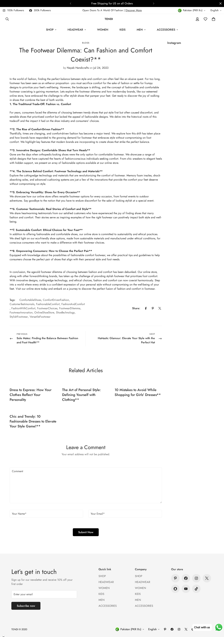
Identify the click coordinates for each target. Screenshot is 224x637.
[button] (213, 19)
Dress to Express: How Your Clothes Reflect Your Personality (30, 394)
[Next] (154, 3)
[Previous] (70, 3)
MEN (140, 30)
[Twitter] (160, 308)
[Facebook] (146, 308)
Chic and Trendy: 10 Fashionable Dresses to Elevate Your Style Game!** (33, 421)
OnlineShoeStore (44, 312)
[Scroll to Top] (217, 618)
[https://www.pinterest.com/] (175, 578)
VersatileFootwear (40, 317)
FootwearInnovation (21, 312)
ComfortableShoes (30, 300)
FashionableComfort (48, 304)
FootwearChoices (47, 308)
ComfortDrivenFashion (56, 300)
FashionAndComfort (73, 304)
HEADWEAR (75, 30)
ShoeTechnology (65, 312)
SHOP (50, 30)
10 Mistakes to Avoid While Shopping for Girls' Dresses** (138, 392)
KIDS (122, 30)
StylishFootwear (19, 317)
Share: (136, 308)
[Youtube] (186, 589)
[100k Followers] (196, 578)
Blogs (85, 42)
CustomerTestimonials (22, 304)
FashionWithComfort (23, 308)
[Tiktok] (196, 589)
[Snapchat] (175, 589)
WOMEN (102, 30)
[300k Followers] (186, 578)
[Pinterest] (153, 308)
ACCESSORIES (166, 30)
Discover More (133, 10)
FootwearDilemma (69, 308)
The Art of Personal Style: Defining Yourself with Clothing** (81, 394)
